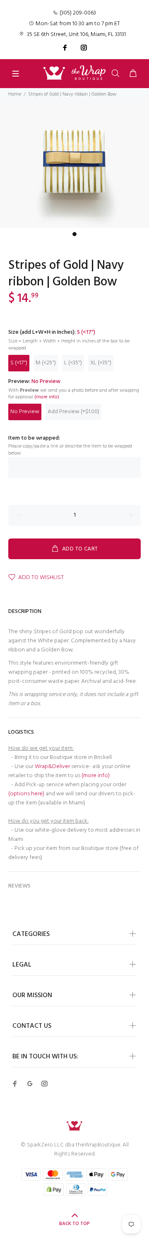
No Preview (24, 411)
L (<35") (73, 363)
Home (14, 94)
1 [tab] (74, 234)
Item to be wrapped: (34, 438)
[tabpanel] (74, 164)
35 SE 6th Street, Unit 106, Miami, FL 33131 (76, 34)
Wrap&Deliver (52, 766)
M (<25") (46, 363)
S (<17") (18, 363)
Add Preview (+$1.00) (73, 411)
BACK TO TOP (74, 1224)
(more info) (46, 397)
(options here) (26, 794)
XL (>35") (100, 363)
